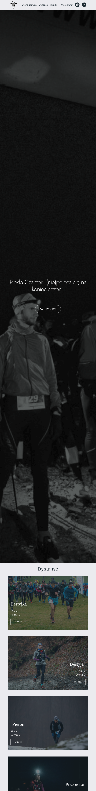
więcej (18, 622)
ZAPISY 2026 (48, 309)
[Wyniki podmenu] (58, 5)
